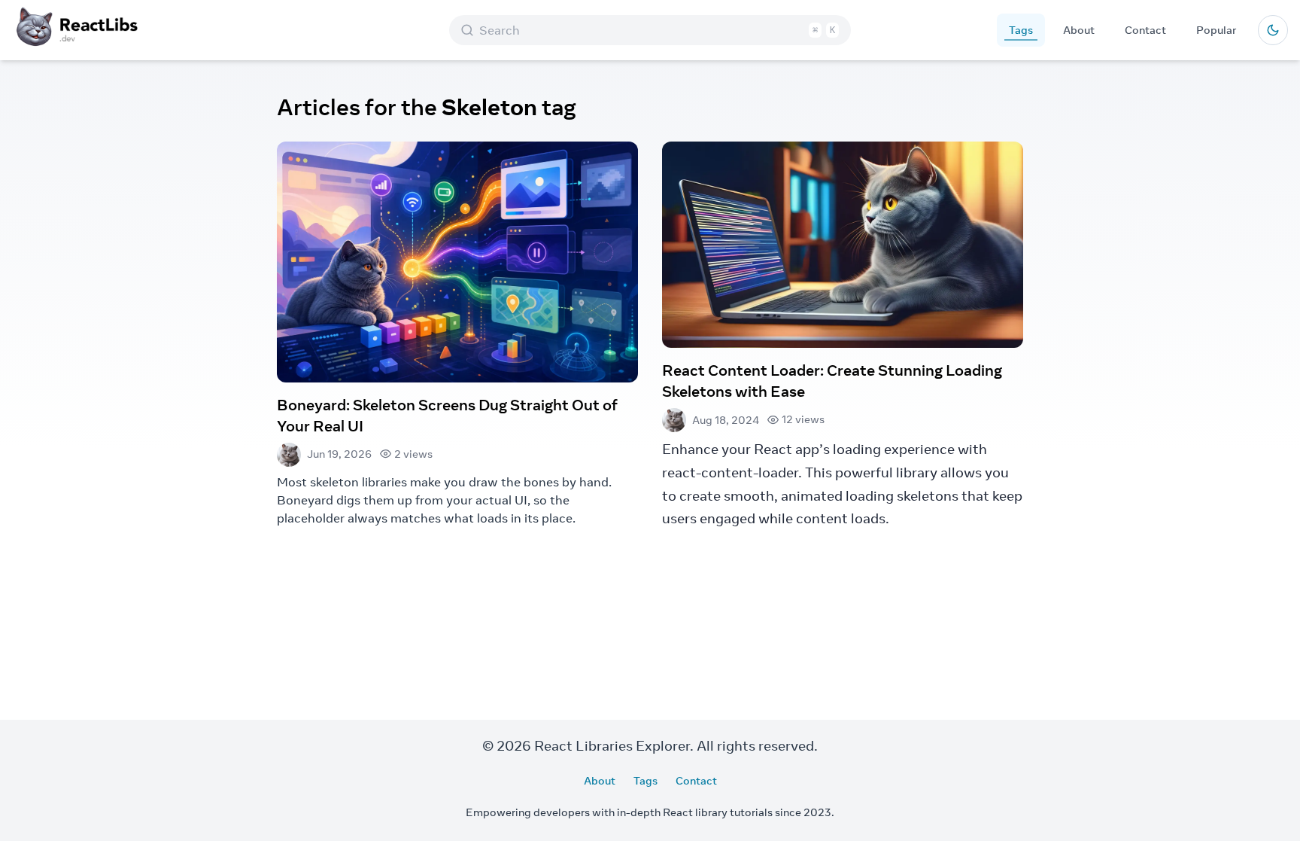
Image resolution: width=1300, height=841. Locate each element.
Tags (1021, 30)
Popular (1216, 30)
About (1079, 30)
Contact (1145, 30)
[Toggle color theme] (1273, 30)
